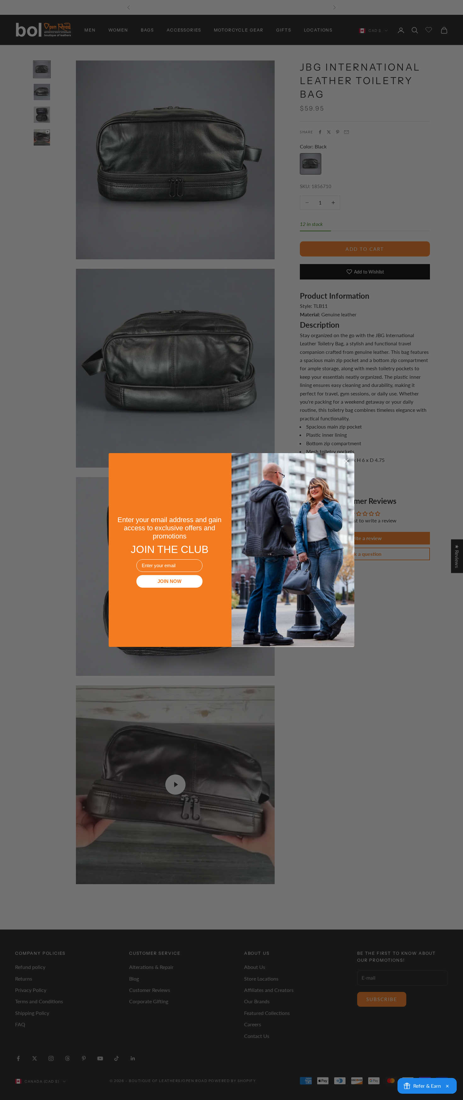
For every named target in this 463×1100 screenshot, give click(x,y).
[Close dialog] (346, 461)
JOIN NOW (169, 581)
